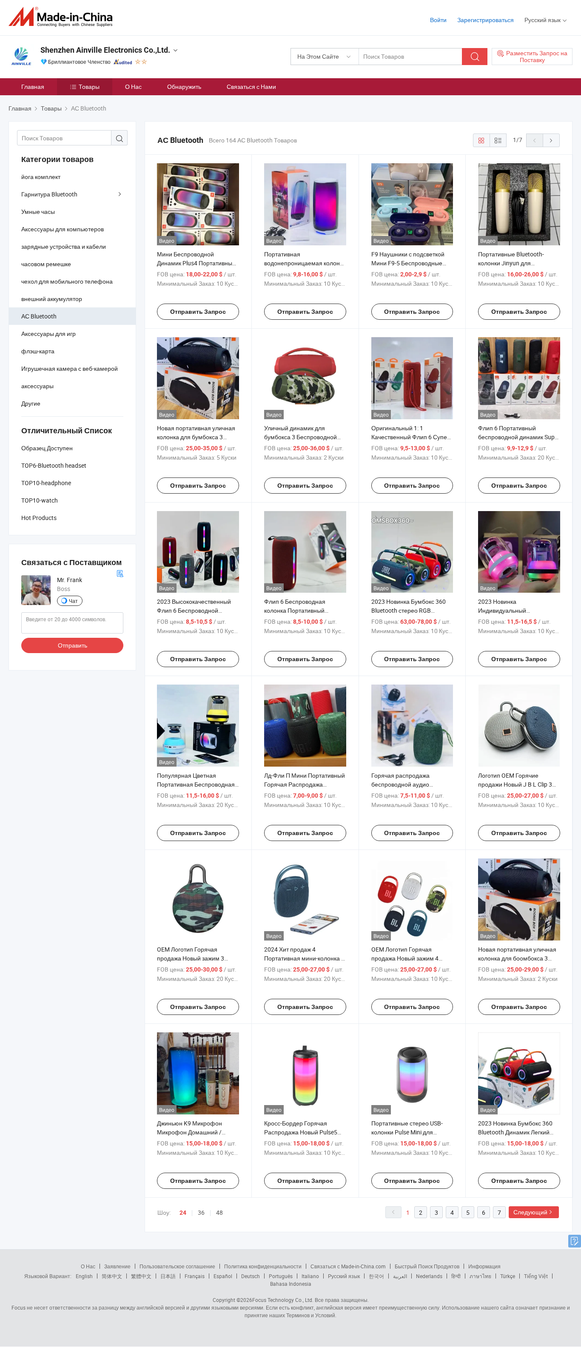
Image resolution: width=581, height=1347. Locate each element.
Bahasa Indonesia (290, 1283)
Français (195, 1276)
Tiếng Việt (536, 1276)
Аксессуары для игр (48, 334)
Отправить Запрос (198, 311)
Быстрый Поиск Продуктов (427, 1266)
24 (182, 1212)
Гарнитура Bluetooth (49, 194)
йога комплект (40, 177)
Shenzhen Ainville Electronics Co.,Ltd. (105, 49)
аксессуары (37, 386)
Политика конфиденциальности (263, 1266)
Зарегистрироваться (485, 20)
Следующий (530, 1212)
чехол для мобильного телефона (67, 281)
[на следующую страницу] (551, 140)
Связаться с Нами (251, 86)
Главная (32, 86)
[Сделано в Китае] (63, 17)
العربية (400, 1276)
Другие (30, 403)
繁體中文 (141, 1276)
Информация (484, 1266)
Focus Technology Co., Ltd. (282, 1299)
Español (223, 1276)
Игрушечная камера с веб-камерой (69, 368)
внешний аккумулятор (51, 299)
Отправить (72, 645)
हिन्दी (456, 1276)
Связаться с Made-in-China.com (348, 1266)
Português (281, 1276)
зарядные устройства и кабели (63, 246)
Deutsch (250, 1276)
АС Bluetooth (39, 316)
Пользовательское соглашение (177, 1266)
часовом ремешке (46, 264)
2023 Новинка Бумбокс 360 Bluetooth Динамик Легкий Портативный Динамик (515, 1132)
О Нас (133, 86)
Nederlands (429, 1276)
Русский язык (344, 1276)
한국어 (376, 1276)
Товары (89, 86)
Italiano (310, 1276)
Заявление (117, 1266)
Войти (438, 20)
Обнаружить (184, 86)
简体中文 (112, 1276)
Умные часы (38, 211)
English (84, 1276)
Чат (73, 600)
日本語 (168, 1276)
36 (201, 1212)
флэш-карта (37, 351)
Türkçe (507, 1276)
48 (219, 1212)
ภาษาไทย (480, 1276)
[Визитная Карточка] (120, 572)
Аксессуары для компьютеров (62, 229)
